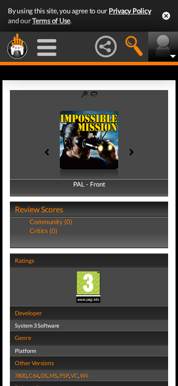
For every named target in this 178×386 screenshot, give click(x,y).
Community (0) (51, 222)
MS (53, 375)
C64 (34, 375)
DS (44, 375)
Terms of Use (51, 20)
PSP (64, 375)
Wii (84, 375)
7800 (21, 375)
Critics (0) (43, 231)
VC (74, 375)
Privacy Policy (130, 10)
